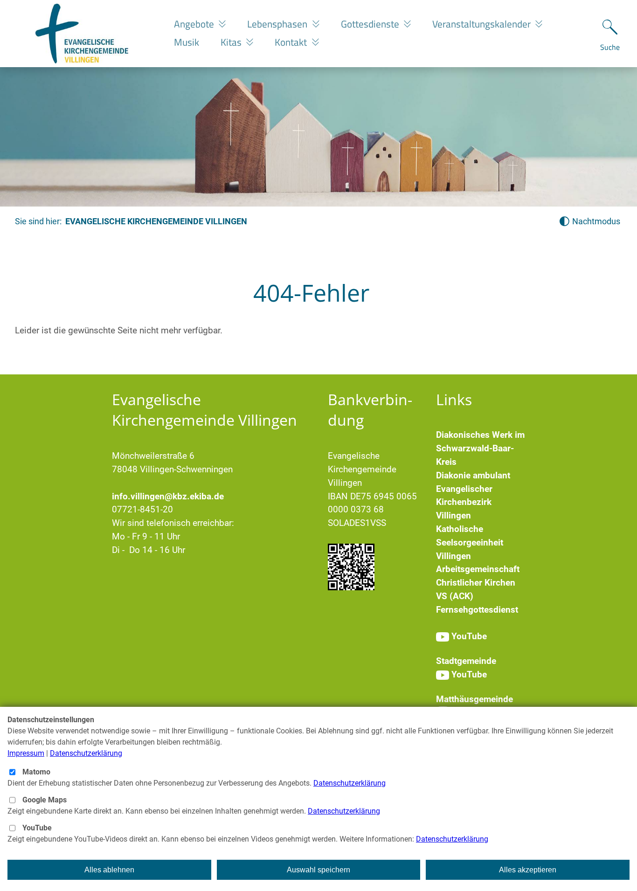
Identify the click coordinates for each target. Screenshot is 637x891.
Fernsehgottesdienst (477, 609)
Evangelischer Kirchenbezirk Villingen (464, 502)
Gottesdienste (371, 23)
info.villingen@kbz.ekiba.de (168, 496)
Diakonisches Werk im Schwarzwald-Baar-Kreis (480, 448)
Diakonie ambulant (473, 475)
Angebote (195, 23)
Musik (186, 42)
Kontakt (292, 42)
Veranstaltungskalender (482, 23)
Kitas (232, 42)
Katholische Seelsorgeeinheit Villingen (469, 542)
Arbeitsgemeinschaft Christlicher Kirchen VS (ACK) (477, 582)
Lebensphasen (278, 23)
